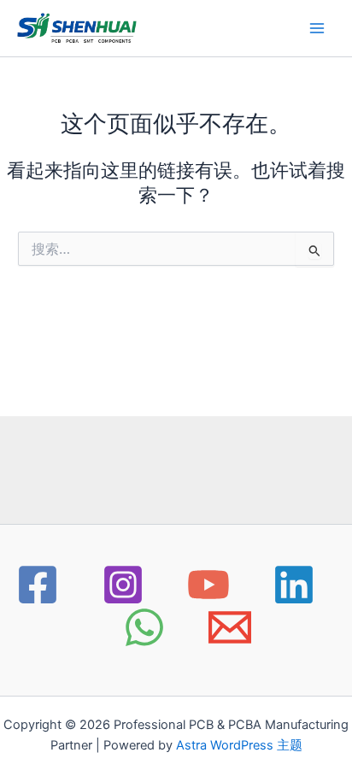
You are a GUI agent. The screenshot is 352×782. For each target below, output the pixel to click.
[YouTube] (208, 584)
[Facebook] (37, 584)
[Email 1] (229, 627)
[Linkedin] (294, 584)
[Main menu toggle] (317, 28)
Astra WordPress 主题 (239, 745)
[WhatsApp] (144, 627)
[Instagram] (123, 584)
